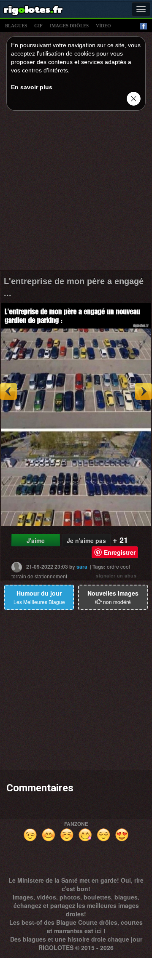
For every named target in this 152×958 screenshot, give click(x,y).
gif (38, 25)
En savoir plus (31, 87)
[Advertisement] (76, 193)
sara (81, 566)
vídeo (103, 25)
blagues (16, 25)
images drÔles (69, 25)
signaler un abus (116, 575)
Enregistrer (120, 552)
